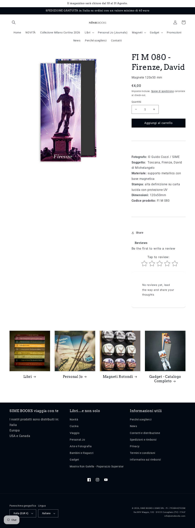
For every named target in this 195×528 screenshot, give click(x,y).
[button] (14, 22)
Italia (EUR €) (21, 513)
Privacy (134, 446)
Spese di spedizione (162, 91)
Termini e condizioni (142, 452)
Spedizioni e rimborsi (143, 439)
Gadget (74, 459)
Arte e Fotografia (81, 446)
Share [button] (139, 232)
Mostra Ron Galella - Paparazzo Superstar (97, 466)
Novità (74, 419)
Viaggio (74, 432)
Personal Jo (73, 377)
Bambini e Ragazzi (81, 452)
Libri (27, 377)
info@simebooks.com (174, 516)
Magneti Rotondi (118, 377)
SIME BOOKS (146, 508)
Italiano (46, 513)
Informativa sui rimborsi (145, 459)
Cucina (74, 426)
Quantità (136, 101)
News (133, 426)
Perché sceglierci (140, 419)
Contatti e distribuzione (145, 432)
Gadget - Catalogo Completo (165, 379)
